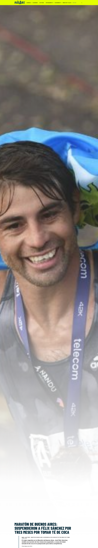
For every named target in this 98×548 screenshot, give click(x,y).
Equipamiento (58, 3)
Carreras (28, 3)
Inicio (23, 537)
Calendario (35, 2)
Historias (41, 2)
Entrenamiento (49, 3)
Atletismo (27, 537)
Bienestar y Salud (67, 3)
